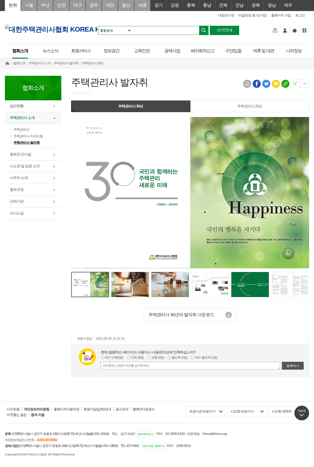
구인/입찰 (233, 50)
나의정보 (294, 50)
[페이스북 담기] (256, 83)
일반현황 (17, 106)
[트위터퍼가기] (266, 83)
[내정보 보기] (284, 30)
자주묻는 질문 (16, 415)
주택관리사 (21, 129)
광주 (94, 5)
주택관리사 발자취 (66, 63)
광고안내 (122, 409)
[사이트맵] (304, 30)
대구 (77, 5)
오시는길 (17, 213)
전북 (223, 5)
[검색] (204, 30)
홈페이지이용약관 (66, 409)
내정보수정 (226, 15)
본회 (13, 5)
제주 (288, 5)
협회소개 (20, 50)
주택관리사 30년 (92, 63)
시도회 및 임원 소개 (24, 166)
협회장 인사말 (20, 154)
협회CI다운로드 (144, 409)
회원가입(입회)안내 (97, 409)
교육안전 (142, 50)
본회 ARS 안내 (145, 434)
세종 (142, 5)
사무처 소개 (19, 178)
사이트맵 (13, 409)
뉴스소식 (50, 50)
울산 (126, 5)
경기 (158, 5)
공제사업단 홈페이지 (153, 445)
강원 (174, 5)
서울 (29, 5)
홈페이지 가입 (281, 15)
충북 (191, 5)
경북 (255, 5)
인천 (61, 5)
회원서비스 (81, 50)
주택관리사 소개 (39, 63)
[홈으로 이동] (294, 30)
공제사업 (172, 50)
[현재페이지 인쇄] (247, 83)
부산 (45, 5)
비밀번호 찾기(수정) (252, 15)
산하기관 (17, 201)
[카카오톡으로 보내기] (276, 83)
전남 (239, 5)
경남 (272, 5)
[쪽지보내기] (275, 30)
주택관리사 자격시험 (28, 136)
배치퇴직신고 (202, 50)
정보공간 (111, 50)
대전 (110, 5)
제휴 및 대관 (263, 50)
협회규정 (17, 189)
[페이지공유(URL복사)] (285, 83)
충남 (207, 5)
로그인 (300, 15)
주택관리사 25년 (249, 106)
